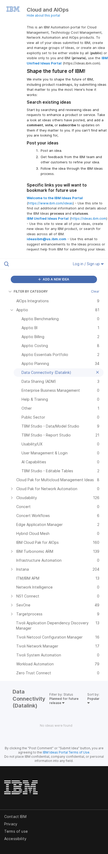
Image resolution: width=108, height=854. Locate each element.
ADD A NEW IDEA (55, 279)
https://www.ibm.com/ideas (50, 203)
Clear (95, 291)
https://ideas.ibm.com (88, 218)
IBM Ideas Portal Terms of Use (66, 752)
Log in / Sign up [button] (87, 264)
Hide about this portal (43, 15)
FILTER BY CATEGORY (31, 291)
